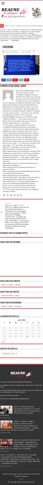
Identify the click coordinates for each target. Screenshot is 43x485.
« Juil (3, 341)
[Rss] (20, 479)
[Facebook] (22, 479)
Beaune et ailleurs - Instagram (11, 306)
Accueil (2, 30)
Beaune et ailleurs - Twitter (10, 295)
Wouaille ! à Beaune (21, 476)
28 (27, 336)
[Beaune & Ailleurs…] (21, 12)
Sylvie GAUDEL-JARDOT (12, 51)
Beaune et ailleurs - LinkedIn (11, 285)
